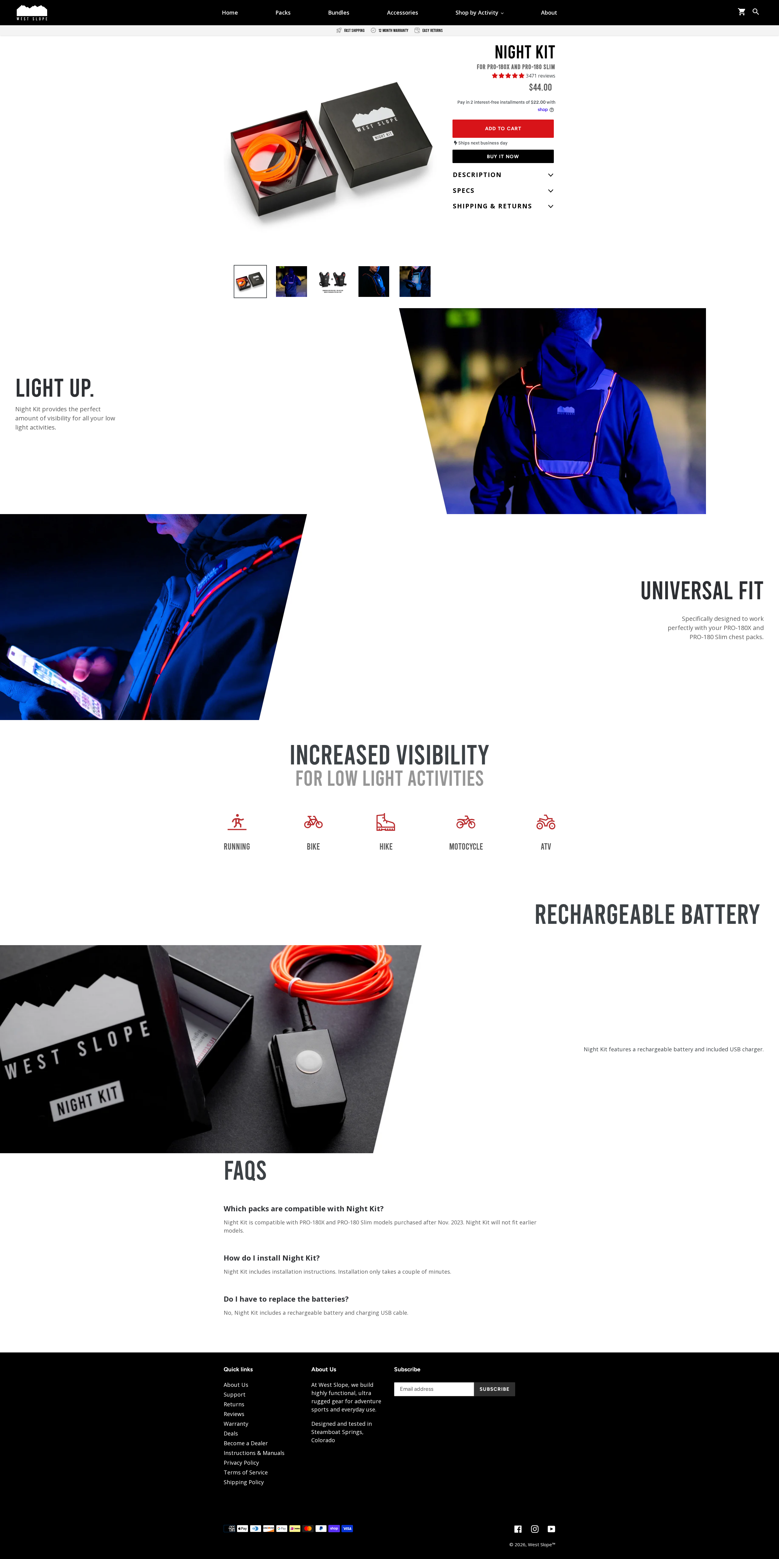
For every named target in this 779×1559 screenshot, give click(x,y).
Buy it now (503, 156)
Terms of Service (246, 1472)
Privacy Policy (241, 1462)
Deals (231, 1433)
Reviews (234, 1414)
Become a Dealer (246, 1443)
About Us (236, 1384)
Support (235, 1394)
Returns (234, 1404)
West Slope (540, 1544)
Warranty (236, 1423)
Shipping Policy (244, 1482)
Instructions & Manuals (254, 1452)
